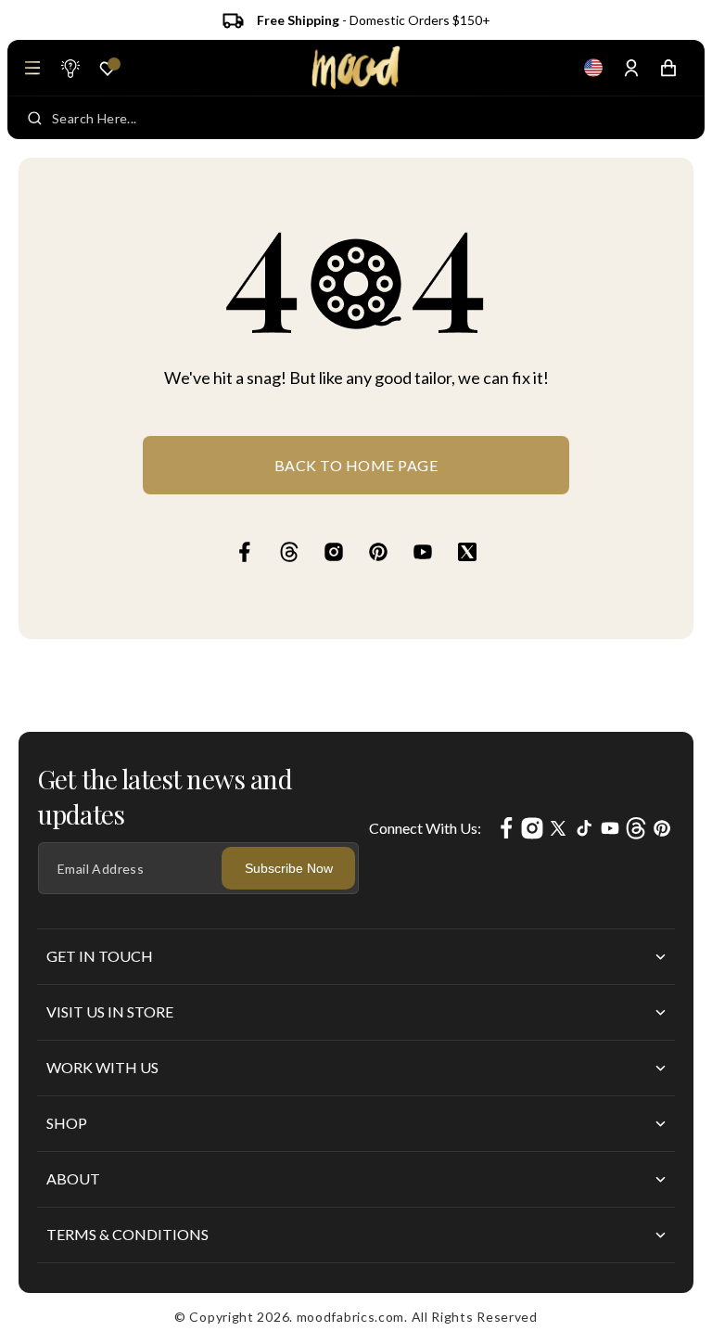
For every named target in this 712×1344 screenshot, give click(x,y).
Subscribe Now (289, 868)
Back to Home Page (356, 465)
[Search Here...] (34, 118)
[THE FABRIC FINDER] (69, 67)
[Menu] (32, 67)
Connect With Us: (425, 828)
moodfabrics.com (351, 1317)
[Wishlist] (107, 68)
